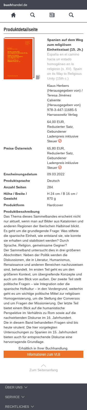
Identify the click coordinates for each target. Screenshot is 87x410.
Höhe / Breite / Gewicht (15, 196)
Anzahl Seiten (15, 187)
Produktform (14, 205)
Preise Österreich (18, 148)
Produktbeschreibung (22, 211)
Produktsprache (17, 181)
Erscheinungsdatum (20, 174)
